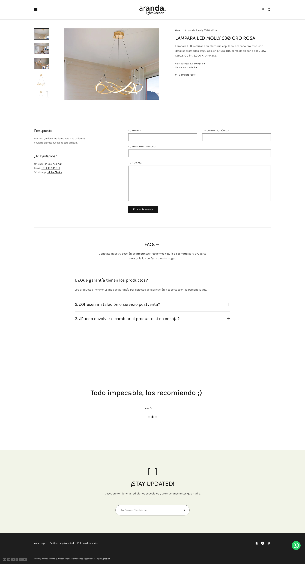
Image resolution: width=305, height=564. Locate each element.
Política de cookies (87, 543)
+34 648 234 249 (50, 167)
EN (4, 559)
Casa (177, 30)
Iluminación (198, 63)
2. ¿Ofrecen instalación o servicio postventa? (117, 304)
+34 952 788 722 (52, 163)
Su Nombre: (134, 130)
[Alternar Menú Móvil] (38, 10)
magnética (104, 558)
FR (9, 559)
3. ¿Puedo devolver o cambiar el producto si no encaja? (127, 319)
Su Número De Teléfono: (142, 146)
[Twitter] (262, 543)
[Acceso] (263, 10)
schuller (193, 67)
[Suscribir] (185, 510)
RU (20, 559)
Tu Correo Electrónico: (215, 130)
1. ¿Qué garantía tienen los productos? (111, 280)
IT (17, 559)
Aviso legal (40, 543)
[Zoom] (111, 64)
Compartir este (187, 75)
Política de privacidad (62, 543)
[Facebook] (257, 543)
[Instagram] (268, 543)
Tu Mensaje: (135, 163)
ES (25, 559)
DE (13, 559)
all (189, 63)
